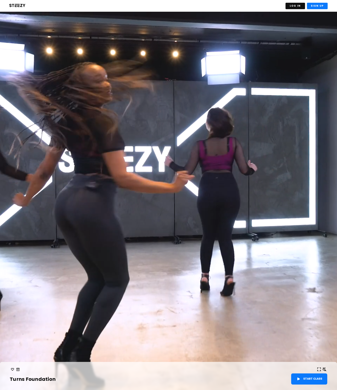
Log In (295, 5)
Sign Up (317, 5)
